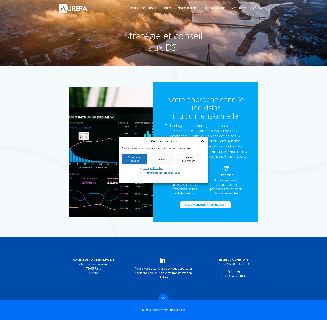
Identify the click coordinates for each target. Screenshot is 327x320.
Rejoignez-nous (215, 8)
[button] (203, 141)
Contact (259, 8)
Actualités (239, 8)
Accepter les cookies (135, 159)
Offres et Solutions (142, 8)
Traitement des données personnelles (161, 172)
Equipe (167, 8)
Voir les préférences (189, 159)
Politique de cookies (153, 168)
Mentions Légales (174, 310)
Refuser (161, 159)
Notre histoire (188, 8)
